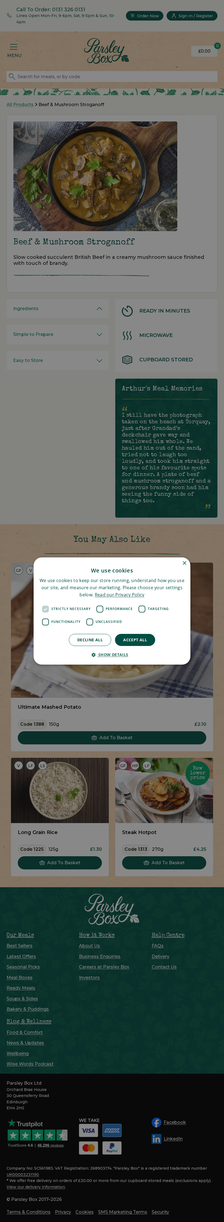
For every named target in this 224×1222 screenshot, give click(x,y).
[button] (112, 654)
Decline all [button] (90, 639)
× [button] (184, 563)
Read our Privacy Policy (120, 595)
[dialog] (112, 611)
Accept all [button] (135, 639)
